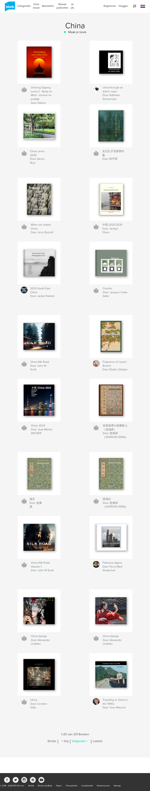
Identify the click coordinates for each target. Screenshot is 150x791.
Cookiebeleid (87, 786)
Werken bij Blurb (45, 786)
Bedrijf (31, 786)
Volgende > (80, 741)
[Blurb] (9, 8)
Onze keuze (36, 6)
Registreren (110, 6)
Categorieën (24, 6)
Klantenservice (103, 786)
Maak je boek (77, 32)
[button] (142, 6)
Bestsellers (48, 6)
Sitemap (117, 786)
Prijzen (59, 786)
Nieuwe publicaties (62, 6)
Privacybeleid (71, 786)
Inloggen (123, 6)
